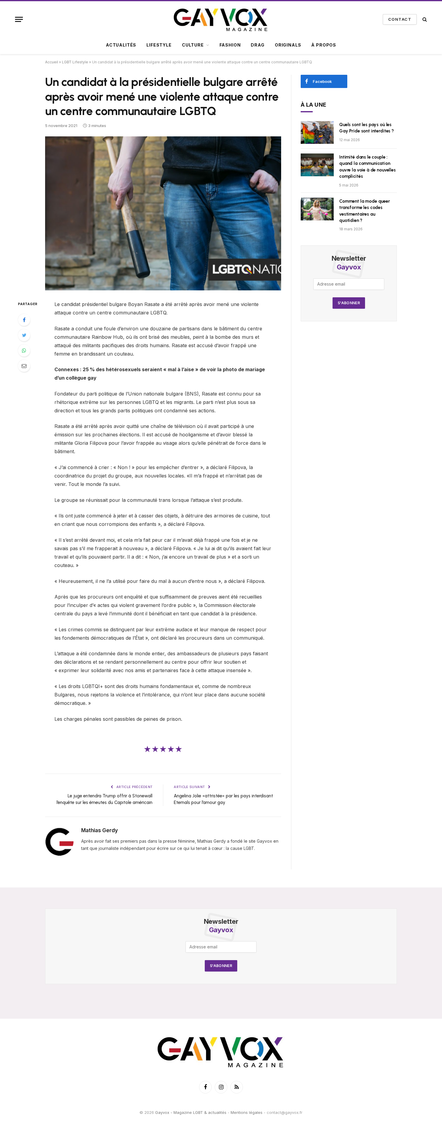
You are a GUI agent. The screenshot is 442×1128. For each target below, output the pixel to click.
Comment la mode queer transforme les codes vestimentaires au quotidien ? (364, 211)
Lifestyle (159, 44)
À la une (314, 105)
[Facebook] (24, 320)
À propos (323, 44)
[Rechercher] (424, 19)
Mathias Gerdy (99, 830)
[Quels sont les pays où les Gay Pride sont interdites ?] (317, 132)
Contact (399, 19)
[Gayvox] (221, 19)
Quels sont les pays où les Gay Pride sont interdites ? (366, 128)
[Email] (24, 366)
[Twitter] (24, 335)
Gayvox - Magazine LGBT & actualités (190, 1112)
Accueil (51, 62)
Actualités (121, 44)
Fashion (230, 44)
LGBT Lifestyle (75, 62)
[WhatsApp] (24, 350)
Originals (288, 44)
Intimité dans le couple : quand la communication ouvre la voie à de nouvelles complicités (367, 166)
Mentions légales (246, 1112)
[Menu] (19, 19)
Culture (193, 44)
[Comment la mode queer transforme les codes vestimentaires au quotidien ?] (317, 209)
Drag (257, 44)
